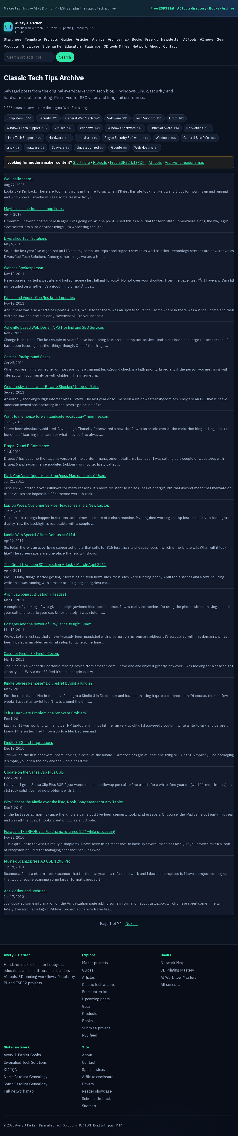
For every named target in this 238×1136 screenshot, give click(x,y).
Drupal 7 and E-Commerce (26, 445)
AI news (207, 39)
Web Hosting (146, 147)
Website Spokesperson (23, 268)
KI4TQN (10, 1069)
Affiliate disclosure (97, 1076)
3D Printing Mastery (177, 970)
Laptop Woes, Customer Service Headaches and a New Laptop (56, 505)
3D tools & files (116, 46)
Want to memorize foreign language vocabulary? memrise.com (56, 416)
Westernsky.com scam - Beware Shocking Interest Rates (51, 386)
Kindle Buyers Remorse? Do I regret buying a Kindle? (48, 683)
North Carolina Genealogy (25, 1076)
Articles (82, 39)
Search (65, 57)
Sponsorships (93, 1069)
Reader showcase (97, 1091)
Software (117, 118)
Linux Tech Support (24, 138)
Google (119, 147)
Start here (12, 39)
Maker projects (95, 962)
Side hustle (51, 46)
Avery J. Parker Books (22, 1055)
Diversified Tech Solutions (25, 238)
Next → (132, 923)
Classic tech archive (98, 984)
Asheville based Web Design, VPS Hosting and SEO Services (54, 327)
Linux (176, 118)
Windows (90, 128)
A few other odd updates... (26, 891)
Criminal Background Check (27, 357)
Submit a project (96, 1028)
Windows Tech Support (27, 128)
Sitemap (89, 1105)
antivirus (87, 138)
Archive (228, 8)
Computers (19, 118)
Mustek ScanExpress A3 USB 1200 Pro (37, 861)
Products (11, 46)
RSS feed (89, 1035)
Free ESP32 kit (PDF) (127, 162)
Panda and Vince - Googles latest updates (39, 297)
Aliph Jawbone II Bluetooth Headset (35, 594)
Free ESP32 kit (163, 8)
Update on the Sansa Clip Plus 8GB (34, 772)
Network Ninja (173, 962)
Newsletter (170, 39)
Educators (73, 46)
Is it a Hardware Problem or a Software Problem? (45, 713)
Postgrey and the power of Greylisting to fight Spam (47, 624)
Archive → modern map (184, 162)
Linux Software (164, 128)
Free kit (151, 39)
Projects (51, 39)
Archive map (118, 39)
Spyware (61, 147)
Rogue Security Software (127, 138)
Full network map (19, 1091)
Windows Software (125, 128)
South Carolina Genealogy (25, 1084)
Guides (67, 39)
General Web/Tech (82, 118)
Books (214, 8)
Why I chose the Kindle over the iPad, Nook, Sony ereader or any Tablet (63, 802)
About (155, 46)
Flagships (93, 46)
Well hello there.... (19, 179)
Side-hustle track (96, 1098)
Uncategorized (90, 147)
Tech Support (148, 118)
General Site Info (199, 138)
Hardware (59, 138)
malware (35, 147)
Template (33, 39)
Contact (170, 46)
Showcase (30, 46)
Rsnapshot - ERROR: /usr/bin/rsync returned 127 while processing (59, 831)
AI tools (190, 39)
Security (48, 118)
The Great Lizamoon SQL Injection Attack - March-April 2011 (55, 564)
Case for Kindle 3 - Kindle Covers (31, 653)
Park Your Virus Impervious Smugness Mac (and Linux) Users (55, 475)
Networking (198, 128)
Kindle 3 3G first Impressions (28, 742)
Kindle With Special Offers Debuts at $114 (39, 534)
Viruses (64, 128)
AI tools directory (191, 8)
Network (139, 46)
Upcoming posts (96, 999)
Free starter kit (94, 991)
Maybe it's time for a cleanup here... (34, 208)
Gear (221, 39)
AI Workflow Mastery (178, 977)
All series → (171, 984)
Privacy (88, 1084)
